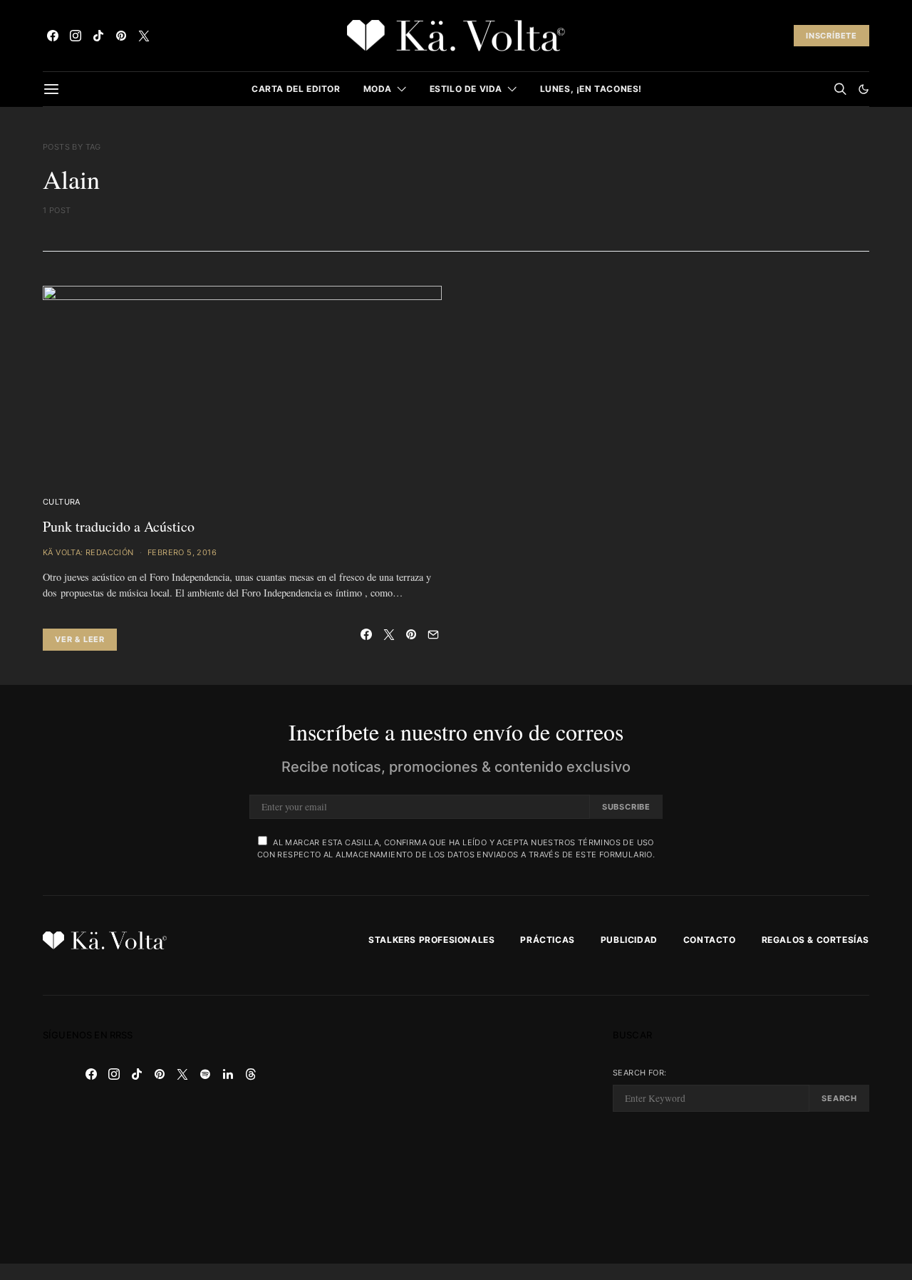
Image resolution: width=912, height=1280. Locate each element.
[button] (863, 89)
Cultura (62, 502)
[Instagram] (76, 35)
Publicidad (629, 939)
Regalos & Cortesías (815, 939)
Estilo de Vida (466, 88)
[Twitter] (144, 35)
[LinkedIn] (228, 1074)
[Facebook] (53, 35)
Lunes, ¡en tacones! (591, 88)
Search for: (639, 1073)
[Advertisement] (456, 1129)
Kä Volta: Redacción (88, 552)
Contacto (709, 939)
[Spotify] (205, 1074)
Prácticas (547, 939)
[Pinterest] (121, 35)
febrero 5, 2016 (182, 552)
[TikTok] (98, 35)
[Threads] (251, 1074)
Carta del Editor (296, 88)
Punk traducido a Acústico (119, 526)
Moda (377, 88)
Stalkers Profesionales (431, 939)
